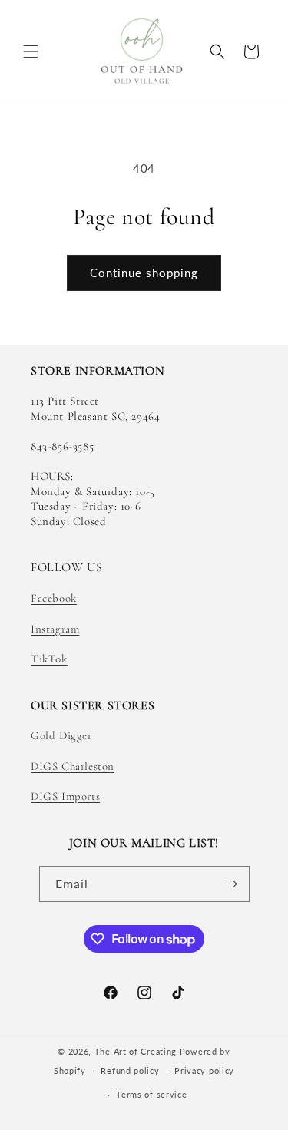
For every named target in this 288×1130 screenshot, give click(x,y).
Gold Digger (61, 735)
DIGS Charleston (72, 766)
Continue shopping (144, 272)
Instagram (55, 629)
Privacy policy (204, 1070)
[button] (31, 51)
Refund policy (130, 1070)
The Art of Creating (137, 1051)
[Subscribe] (232, 884)
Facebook (54, 598)
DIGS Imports (65, 796)
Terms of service (151, 1094)
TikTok (49, 659)
